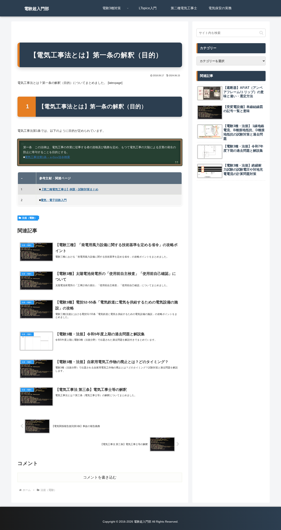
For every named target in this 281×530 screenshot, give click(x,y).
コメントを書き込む (99, 477)
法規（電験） (29, 217)
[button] (261, 32)
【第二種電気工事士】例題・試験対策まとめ (69, 189)
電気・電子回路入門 (54, 200)
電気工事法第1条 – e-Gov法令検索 (47, 157)
